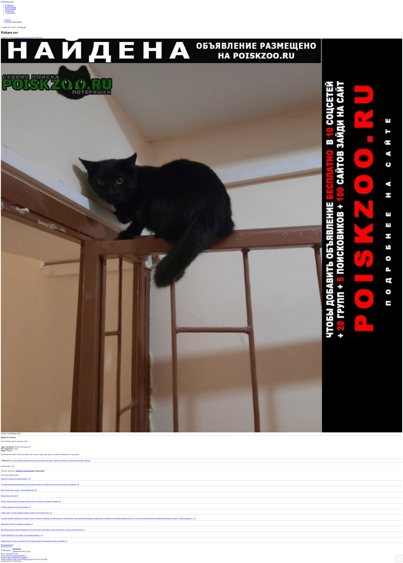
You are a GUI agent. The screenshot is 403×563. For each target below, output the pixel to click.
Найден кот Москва (61, 460)
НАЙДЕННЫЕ (10, 7)
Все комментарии (7, 545)
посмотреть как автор (21, 37)
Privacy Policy (13, 559)
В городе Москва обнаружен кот (22, 460)
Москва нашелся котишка (44, 460)
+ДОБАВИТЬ (10, 13)
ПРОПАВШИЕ (10, 9)
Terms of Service (27, 559)
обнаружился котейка (76, 460)
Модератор (17, 549)
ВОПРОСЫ (9, 11)
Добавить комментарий (24, 471)
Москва (23, 27)
